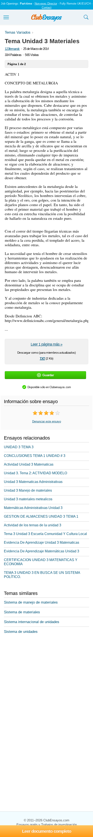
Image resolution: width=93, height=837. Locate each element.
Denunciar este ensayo (46, 421)
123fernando (12, 49)
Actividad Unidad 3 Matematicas (28, 464)
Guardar (48, 375)
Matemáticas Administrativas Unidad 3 (33, 508)
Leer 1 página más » (47, 344)
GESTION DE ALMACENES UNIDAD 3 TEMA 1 (41, 516)
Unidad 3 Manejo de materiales (28, 490)
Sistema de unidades (21, 632)
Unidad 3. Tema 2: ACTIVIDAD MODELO (35, 473)
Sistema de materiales (22, 612)
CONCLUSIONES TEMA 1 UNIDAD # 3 (34, 456)
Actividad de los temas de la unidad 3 (32, 525)
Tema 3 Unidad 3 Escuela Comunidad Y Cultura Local (45, 534)
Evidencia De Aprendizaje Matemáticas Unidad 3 (41, 551)
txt (42, 358)
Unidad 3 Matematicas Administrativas (33, 482)
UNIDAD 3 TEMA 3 (19, 447)
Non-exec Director (46, 3)
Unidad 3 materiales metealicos (28, 499)
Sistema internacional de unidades (31, 622)
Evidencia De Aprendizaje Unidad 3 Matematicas (41, 542)
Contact (46, 7)
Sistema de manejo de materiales (31, 602)
